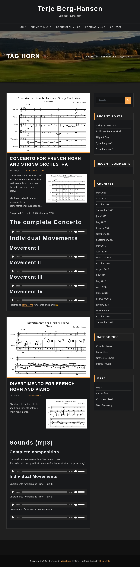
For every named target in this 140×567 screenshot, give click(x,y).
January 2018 (103, 304)
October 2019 (103, 233)
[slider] (81, 231)
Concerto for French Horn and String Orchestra (109, 56)
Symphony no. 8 (104, 149)
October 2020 (103, 204)
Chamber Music (41, 27)
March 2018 (102, 292)
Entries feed (102, 393)
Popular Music (95, 27)
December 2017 (104, 310)
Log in (99, 387)
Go (127, 100)
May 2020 (101, 222)
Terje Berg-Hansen (70, 8)
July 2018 (100, 275)
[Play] (13, 231)
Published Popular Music (109, 131)
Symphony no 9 (104, 143)
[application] (48, 231)
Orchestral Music (68, 27)
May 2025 (101, 192)
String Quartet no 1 (106, 125)
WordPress (66, 560)
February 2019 (103, 257)
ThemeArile (104, 560)
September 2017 (104, 322)
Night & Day (102, 137)
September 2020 (104, 210)
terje (15, 170)
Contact (115, 27)
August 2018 (102, 269)
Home (22, 27)
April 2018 (101, 287)
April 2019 (101, 251)
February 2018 (103, 298)
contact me (27, 304)
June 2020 (101, 216)
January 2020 (103, 228)
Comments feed (104, 399)
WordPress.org (104, 405)
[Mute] (75, 231)
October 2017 (103, 316)
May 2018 (101, 281)
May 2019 (101, 245)
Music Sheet (102, 352)
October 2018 (103, 263)
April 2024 (101, 198)
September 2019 (104, 239)
